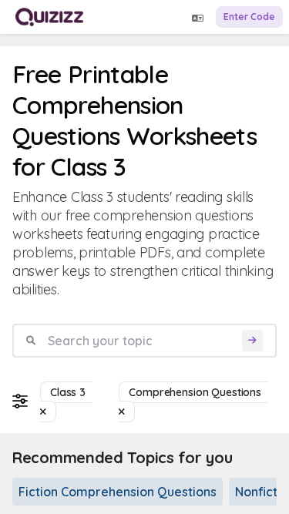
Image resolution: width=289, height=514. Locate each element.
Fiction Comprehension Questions (117, 491)
